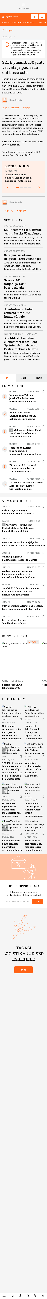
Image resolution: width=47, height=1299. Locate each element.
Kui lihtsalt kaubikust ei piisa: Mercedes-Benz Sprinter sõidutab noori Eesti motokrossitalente (21, 343)
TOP (4, 756)
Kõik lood (16, 22)
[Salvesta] (43, 391)
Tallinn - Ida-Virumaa (12, 681)
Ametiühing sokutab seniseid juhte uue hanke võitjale (18, 312)
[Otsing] (28, 1296)
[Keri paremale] (39, 187)
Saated (5, 521)
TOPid (39, 22)
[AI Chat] (35, 1296)
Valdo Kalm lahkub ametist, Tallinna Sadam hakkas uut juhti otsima (18, 177)
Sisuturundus (16, 334)
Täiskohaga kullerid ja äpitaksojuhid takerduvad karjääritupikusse (25, 450)
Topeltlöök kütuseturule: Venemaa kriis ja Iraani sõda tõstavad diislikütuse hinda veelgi (20, 591)
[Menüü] (4, 1296)
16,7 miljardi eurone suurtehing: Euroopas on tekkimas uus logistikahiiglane (26, 485)
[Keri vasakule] (7, 187)
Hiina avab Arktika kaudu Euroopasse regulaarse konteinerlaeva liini (23, 468)
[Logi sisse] (43, 1296)
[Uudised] (12, 1296)
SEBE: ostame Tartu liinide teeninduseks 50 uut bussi (23, 231)
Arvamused (28, 22)
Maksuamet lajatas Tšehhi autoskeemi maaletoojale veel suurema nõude (25, 433)
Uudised (8, 226)
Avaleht (6, 22)
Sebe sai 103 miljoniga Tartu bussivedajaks (15, 283)
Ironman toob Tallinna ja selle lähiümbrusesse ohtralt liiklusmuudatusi (22, 398)
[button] (17, 901)
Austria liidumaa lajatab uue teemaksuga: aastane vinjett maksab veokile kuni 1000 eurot (19, 574)
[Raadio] (20, 1296)
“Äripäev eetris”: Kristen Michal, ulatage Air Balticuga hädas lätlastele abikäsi (18, 527)
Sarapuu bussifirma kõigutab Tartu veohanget (22, 257)
